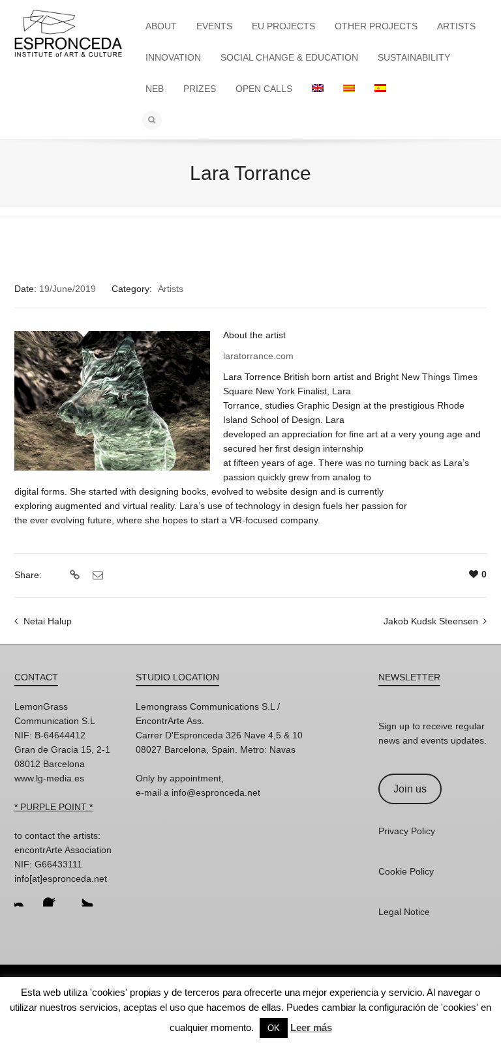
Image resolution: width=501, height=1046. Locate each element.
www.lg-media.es (49, 778)
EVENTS (214, 26)
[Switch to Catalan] (349, 88)
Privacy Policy (406, 831)
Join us (410, 788)
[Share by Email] (96, 575)
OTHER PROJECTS (376, 26)
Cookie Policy (406, 871)
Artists (170, 288)
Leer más (311, 1027)
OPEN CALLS (263, 88)
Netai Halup (47, 621)
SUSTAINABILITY (414, 57)
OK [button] (273, 1028)
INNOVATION (173, 57)
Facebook (53, 896)
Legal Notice (404, 912)
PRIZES (199, 88)
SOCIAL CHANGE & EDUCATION (289, 57)
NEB (154, 88)
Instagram (24, 896)
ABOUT (161, 26)
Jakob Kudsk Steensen (431, 621)
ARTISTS (456, 26)
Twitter (82, 896)
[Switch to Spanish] (380, 88)
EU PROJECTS (283, 26)
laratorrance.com (258, 356)
